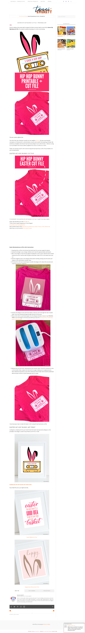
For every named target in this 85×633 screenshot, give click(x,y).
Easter (14, 614)
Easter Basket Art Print (32, 537)
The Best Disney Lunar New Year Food (61, 36)
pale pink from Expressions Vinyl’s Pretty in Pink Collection (35, 226)
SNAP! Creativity (36, 631)
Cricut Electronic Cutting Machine (17, 225)
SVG (28, 221)
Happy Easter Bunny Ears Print (32, 587)
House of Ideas (46, 624)
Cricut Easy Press (27, 228)
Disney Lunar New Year (70, 35)
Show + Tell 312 (71, 625)
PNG (25, 221)
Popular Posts (47, 590)
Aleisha (37, 140)
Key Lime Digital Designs (48, 631)
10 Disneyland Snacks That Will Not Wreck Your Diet (70, 49)
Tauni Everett (42, 9)
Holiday (26, 16)
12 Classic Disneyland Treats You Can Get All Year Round (61, 49)
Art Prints (11, 614)
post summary (32, 590)
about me (17, 590)
